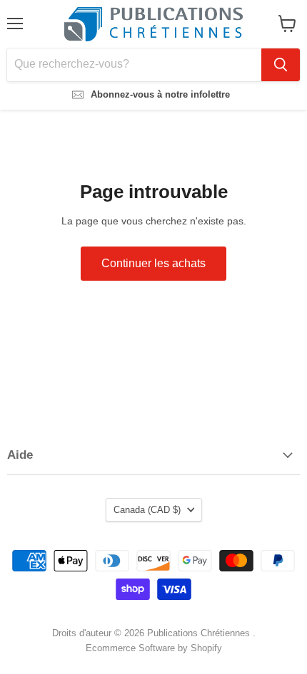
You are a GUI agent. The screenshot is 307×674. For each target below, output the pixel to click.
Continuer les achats (153, 263)
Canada (147, 509)
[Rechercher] (280, 64)
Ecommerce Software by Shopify (154, 648)
